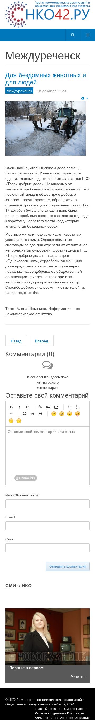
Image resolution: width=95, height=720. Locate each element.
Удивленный (70, 414)
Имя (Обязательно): (22, 495)
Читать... (78, 676)
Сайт (9, 539)
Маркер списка (11, 414)
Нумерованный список (77, 407)
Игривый (77, 414)
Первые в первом (26, 668)
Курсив (19, 407)
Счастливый (62, 414)
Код (32, 414)
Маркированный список (70, 407)
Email (10, 517)
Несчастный (11, 421)
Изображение (48, 407)
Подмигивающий (19, 421)
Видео (56, 407)
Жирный (11, 407)
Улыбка (54, 414)
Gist (40, 414)
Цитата (24, 414)
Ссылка (40, 407)
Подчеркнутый (27, 407)
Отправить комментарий (67, 566)
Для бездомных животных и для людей (45, 78)
